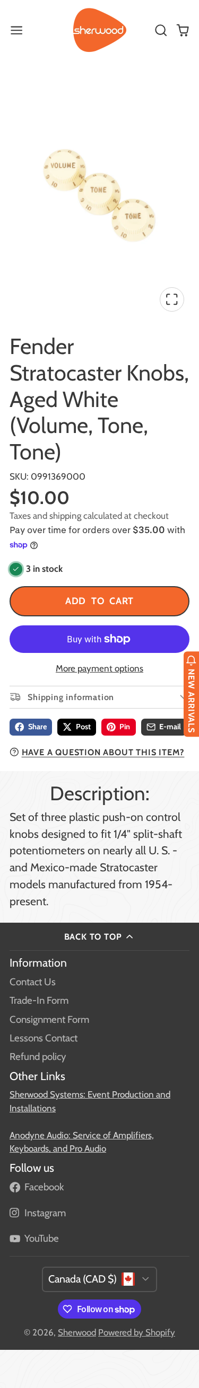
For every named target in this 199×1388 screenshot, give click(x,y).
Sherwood (77, 1332)
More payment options (99, 668)
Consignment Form (49, 1019)
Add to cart (99, 600)
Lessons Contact (43, 1038)
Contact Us (33, 982)
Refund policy (38, 1056)
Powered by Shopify (136, 1332)
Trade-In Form (39, 1000)
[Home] (99, 30)
